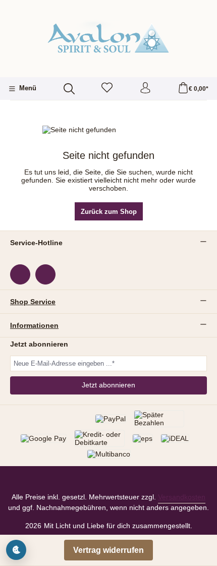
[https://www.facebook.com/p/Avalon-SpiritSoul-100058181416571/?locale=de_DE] (20, 274)
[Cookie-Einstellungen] (16, 550)
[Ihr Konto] (145, 88)
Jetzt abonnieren (108, 385)
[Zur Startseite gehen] (108, 37)
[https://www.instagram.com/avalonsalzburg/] (45, 274)
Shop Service (33, 301)
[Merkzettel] (107, 88)
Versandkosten (181, 497)
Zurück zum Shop (109, 211)
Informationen (34, 325)
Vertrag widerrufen (108, 550)
